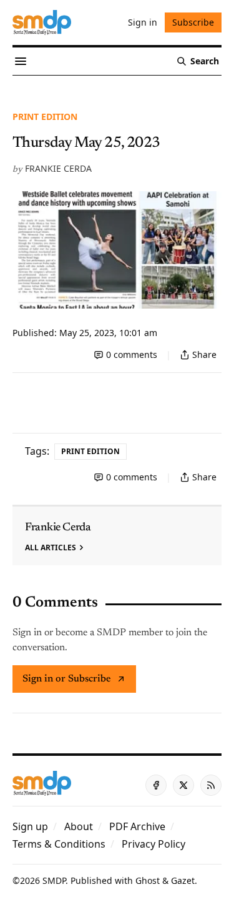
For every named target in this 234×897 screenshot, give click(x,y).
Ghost (147, 880)
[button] (30, 826)
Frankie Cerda (58, 168)
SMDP (54, 880)
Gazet (183, 880)
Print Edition (44, 116)
